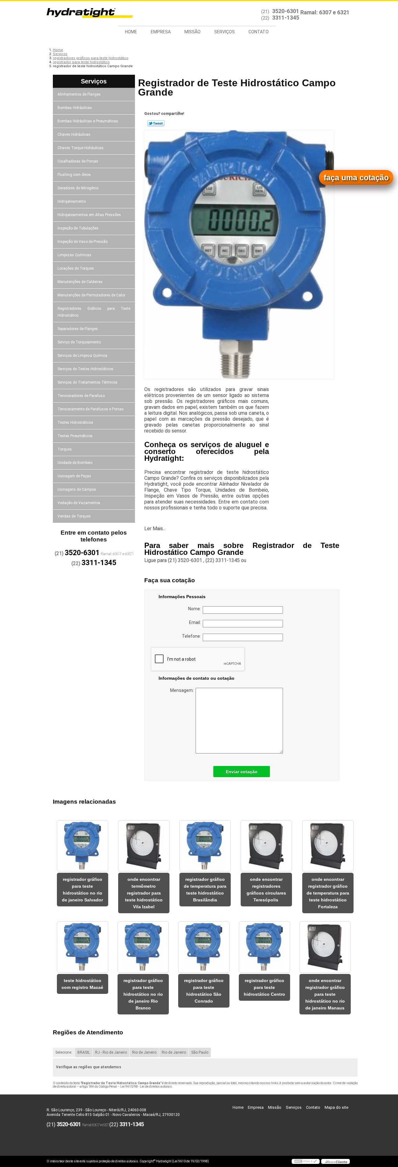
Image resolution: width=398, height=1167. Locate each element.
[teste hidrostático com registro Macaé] (82, 947)
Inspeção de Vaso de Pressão (83, 241)
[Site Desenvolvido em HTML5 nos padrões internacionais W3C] (306, 1161)
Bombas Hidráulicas (75, 108)
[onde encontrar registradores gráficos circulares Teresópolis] (266, 846)
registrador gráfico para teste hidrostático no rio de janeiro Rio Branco (143, 994)
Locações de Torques (76, 268)
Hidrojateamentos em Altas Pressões (89, 215)
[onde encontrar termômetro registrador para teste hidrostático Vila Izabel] (143, 846)
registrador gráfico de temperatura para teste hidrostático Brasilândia (205, 889)
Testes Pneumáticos (75, 436)
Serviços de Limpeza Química (82, 355)
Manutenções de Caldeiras (80, 282)
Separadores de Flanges (78, 329)
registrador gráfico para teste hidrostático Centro (264, 987)
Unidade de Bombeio (75, 463)
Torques (65, 449)
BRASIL (83, 1052)
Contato (258, 31)
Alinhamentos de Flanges (79, 94)
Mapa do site (336, 1107)
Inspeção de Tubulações (78, 228)
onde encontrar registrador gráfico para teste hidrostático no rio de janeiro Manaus (325, 994)
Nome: (195, 608)
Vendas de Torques (74, 516)
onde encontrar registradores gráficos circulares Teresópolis (266, 889)
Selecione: (63, 1052)
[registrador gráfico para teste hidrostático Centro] (264, 947)
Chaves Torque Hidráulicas (81, 148)
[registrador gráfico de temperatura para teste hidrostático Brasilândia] (205, 846)
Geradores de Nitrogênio (78, 188)
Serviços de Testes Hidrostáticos (85, 369)
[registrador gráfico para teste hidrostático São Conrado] (203, 947)
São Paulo (199, 1052)
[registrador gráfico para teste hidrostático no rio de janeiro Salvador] (82, 846)
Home (131, 31)
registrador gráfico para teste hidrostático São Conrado (204, 991)
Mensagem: (183, 690)
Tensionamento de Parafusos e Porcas (91, 409)
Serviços (224, 31)
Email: (196, 622)
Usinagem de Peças (74, 476)
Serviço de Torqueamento (79, 342)
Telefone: (192, 636)
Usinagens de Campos (77, 489)
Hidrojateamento (72, 201)
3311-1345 (285, 17)
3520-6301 (285, 11)
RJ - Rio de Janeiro (111, 1052)
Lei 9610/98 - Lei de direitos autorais (146, 1086)
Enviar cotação (241, 771)
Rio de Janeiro (144, 1052)
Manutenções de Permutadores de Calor (91, 295)
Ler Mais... (155, 529)
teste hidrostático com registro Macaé (82, 984)
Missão (192, 31)
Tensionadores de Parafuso (81, 396)
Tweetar (155, 123)
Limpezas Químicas (74, 255)
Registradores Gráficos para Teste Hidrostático (94, 312)
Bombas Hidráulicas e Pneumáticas (88, 121)
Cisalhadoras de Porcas (78, 161)
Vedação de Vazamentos (79, 503)
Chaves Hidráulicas (74, 134)
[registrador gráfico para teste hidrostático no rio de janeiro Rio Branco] (143, 947)
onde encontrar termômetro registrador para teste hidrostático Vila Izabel (144, 893)
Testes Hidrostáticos (75, 422)
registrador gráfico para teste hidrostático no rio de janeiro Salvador (82, 889)
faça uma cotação (356, 177)
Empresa (161, 31)
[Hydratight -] (82, 13)
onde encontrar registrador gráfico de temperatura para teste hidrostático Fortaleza (328, 893)
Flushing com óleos (74, 174)
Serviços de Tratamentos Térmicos (88, 382)
